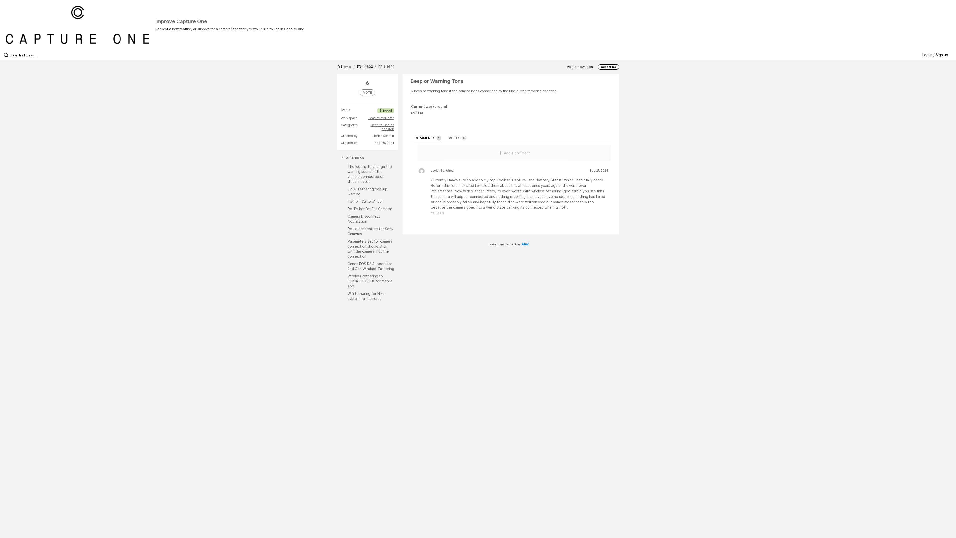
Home (346, 67)
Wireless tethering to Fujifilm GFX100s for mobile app (370, 281)
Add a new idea (580, 66)
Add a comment (517, 153)
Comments (427, 138)
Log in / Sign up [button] (935, 55)
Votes (457, 138)
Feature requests (381, 118)
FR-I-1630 (365, 67)
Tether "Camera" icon (366, 201)
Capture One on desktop (382, 127)
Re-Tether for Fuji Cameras (370, 209)
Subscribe (608, 67)
